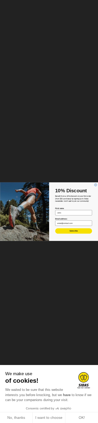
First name (59, 208)
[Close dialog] (95, 184)
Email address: (61, 218)
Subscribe (73, 231)
